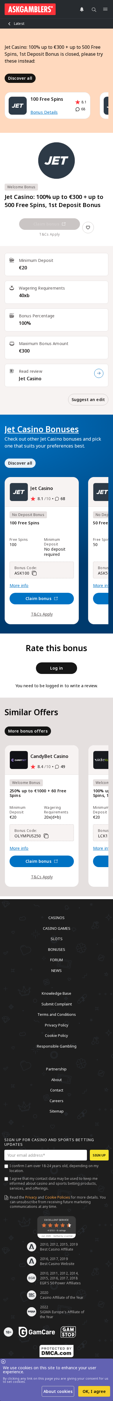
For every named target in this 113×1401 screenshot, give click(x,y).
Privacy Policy (56, 1024)
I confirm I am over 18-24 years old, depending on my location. (54, 1168)
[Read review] (98, 373)
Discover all (20, 78)
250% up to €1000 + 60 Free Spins (38, 793)
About (56, 1079)
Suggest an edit (88, 399)
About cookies (57, 1391)
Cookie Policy (56, 1035)
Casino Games (56, 928)
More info (19, 585)
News (56, 970)
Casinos (56, 917)
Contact (56, 1090)
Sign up (99, 1155)
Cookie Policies (57, 1197)
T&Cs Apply (42, 614)
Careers (56, 1100)
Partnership (56, 1069)
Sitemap (57, 1111)
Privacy (31, 1197)
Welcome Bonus (21, 187)
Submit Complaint (56, 1003)
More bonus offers (28, 731)
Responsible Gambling (56, 1045)
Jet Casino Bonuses (42, 429)
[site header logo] (30, 9)
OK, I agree (94, 1391)
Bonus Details (44, 112)
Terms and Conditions (56, 1014)
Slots (57, 938)
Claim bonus (46, 224)
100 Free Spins (24, 523)
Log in (56, 668)
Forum (56, 959)
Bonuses (56, 949)
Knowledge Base (56, 993)
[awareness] (36, 1332)
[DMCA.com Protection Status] (56, 1351)
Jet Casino (30, 378)
